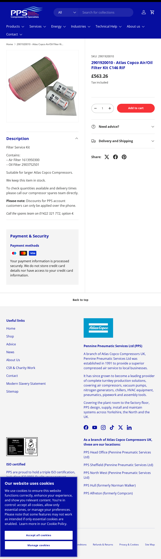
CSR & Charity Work (20, 368)
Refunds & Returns (103, 544)
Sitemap (12, 391)
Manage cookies (38, 545)
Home (9, 44)
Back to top (80, 300)
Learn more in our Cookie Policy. (43, 524)
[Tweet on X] (106, 157)
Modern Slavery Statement (26, 383)
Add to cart (136, 108)
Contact (12, 376)
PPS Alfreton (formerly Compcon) (108, 493)
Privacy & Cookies (129, 544)
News (10, 352)
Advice (11, 344)
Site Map (150, 544)
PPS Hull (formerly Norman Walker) (110, 485)
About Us (13, 360)
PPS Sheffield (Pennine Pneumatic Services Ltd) (118, 465)
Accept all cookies (38, 535)
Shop (10, 336)
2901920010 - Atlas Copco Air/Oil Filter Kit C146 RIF (40, 44)
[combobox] (93, 12)
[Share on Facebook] (115, 157)
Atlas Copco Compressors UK (123, 354)
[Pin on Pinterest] (124, 157)
